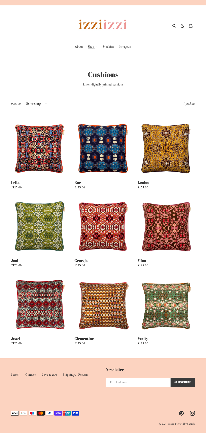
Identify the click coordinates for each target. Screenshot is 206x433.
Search (15, 375)
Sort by (16, 103)
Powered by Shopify (185, 423)
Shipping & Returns (75, 375)
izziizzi (171, 423)
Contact (30, 375)
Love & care (49, 375)
